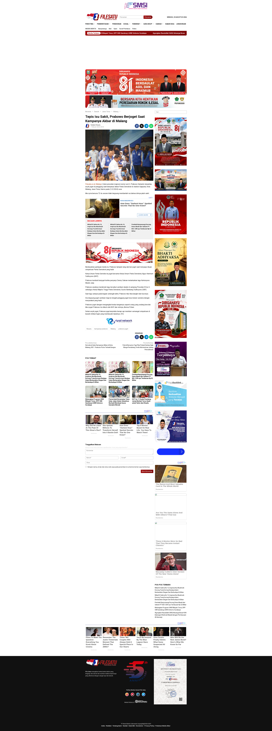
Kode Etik (132, 726)
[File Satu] (102, 17)
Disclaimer (139, 726)
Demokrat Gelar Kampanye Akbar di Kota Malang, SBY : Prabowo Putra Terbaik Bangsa (100, 345)
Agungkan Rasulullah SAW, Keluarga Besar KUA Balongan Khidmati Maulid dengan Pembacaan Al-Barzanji (101, 33)
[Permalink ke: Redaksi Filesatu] (87, 126)
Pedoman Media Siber (162, 726)
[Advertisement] (136, 51)
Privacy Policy (149, 726)
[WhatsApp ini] (151, 126)
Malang (113, 329)
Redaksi (108, 726)
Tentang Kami (117, 726)
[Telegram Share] (146, 126)
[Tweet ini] (142, 126)
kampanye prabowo (101, 329)
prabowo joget (123, 329)
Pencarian (148, 17)
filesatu (88, 329)
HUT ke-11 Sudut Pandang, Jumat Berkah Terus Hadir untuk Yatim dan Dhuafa (141, 401)
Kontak (125, 726)
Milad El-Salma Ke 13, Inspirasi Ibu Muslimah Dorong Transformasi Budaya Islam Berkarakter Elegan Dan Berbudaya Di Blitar (95, 378)
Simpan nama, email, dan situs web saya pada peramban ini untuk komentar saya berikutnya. (119, 467)
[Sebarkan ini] (137, 126)
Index (103, 726)
